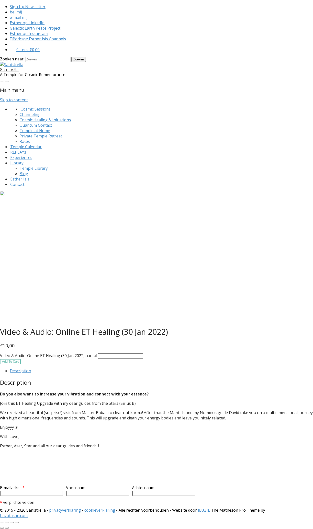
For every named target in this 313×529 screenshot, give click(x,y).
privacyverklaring (65, 510)
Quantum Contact (36, 125)
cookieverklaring (99, 510)
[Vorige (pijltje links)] (2, 528)
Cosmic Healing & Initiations (45, 120)
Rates (25, 141)
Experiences (21, 157)
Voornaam (75, 487)
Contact (17, 184)
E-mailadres (12, 487)
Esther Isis (19, 179)
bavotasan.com (14, 515)
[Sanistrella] (11, 64)
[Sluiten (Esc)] (17, 522)
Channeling (30, 114)
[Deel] (12, 522)
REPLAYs (18, 152)
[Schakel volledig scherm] (7, 522)
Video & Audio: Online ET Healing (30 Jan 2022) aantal (48, 355)
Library (16, 163)
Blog (24, 173)
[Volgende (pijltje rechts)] (7, 528)
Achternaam (143, 487)
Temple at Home (35, 130)
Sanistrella (9, 69)
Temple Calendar (26, 146)
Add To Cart (10, 361)
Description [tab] (20, 370)
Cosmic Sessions (36, 109)
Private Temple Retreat (41, 136)
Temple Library (34, 168)
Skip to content (14, 99)
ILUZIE (204, 510)
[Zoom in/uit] (2, 522)
